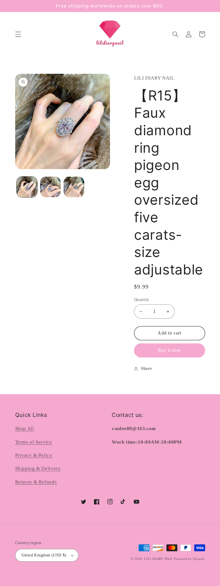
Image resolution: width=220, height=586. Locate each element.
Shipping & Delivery (38, 468)
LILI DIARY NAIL (158, 558)
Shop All (24, 428)
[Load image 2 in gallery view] (50, 187)
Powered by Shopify (189, 558)
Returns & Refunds (36, 482)
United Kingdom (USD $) (43, 555)
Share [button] (146, 368)
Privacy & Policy (33, 455)
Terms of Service (33, 442)
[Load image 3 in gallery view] (74, 187)
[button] (18, 34)
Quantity (141, 299)
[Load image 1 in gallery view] (27, 187)
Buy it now (169, 350)
